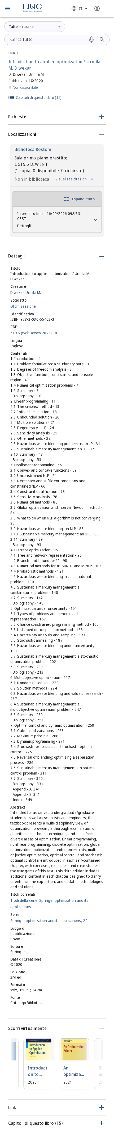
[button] (7, 8)
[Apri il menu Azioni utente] (97, 8)
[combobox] (79, 8)
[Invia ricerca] (102, 39)
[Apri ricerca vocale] (91, 39)
